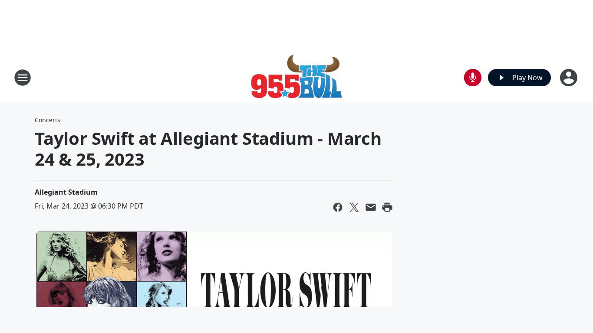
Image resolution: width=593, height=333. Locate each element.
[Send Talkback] (472, 77)
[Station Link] (296, 77)
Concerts (47, 120)
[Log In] (569, 77)
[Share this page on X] (354, 207)
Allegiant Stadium (66, 192)
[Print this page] (387, 207)
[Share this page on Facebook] (338, 207)
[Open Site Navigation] (22, 77)
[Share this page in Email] (371, 207)
